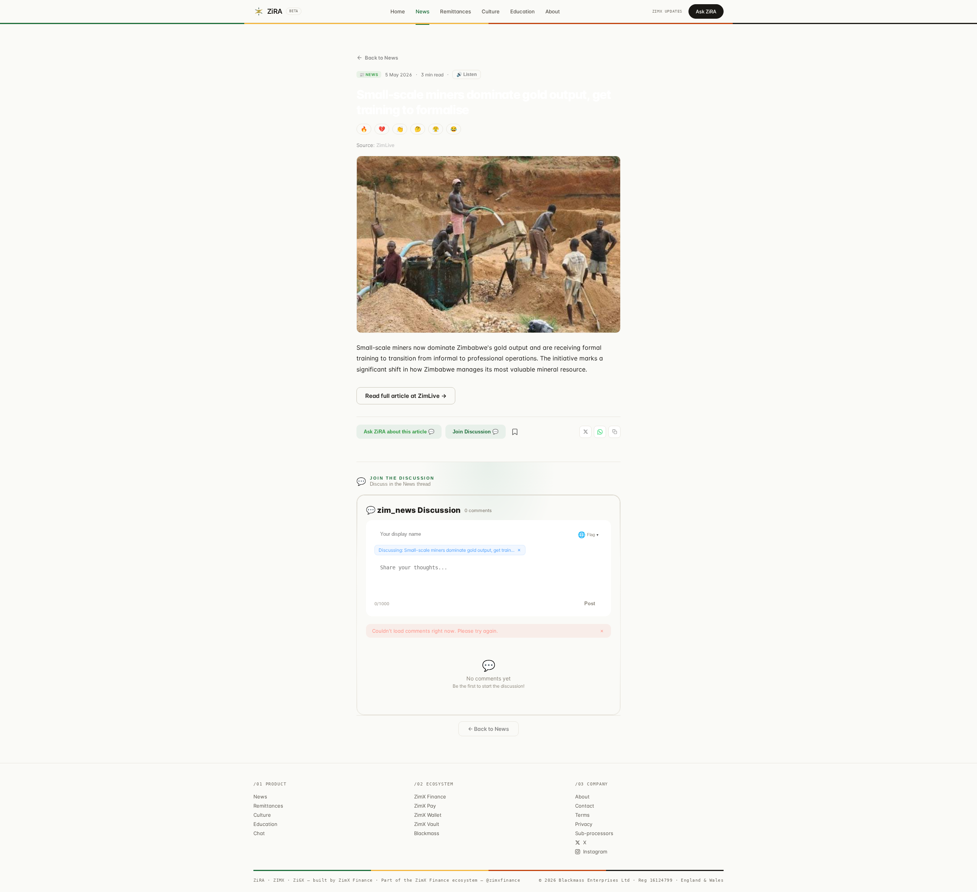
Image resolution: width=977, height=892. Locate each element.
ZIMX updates (667, 11)
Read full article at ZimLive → (406, 395)
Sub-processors (594, 833)
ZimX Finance (430, 796)
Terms (582, 815)
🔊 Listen (466, 74)
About (552, 11)
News (422, 11)
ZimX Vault (426, 824)
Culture (491, 11)
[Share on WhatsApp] (600, 432)
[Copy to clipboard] (614, 432)
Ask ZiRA (706, 11)
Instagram (595, 851)
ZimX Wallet (428, 815)
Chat (259, 833)
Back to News (381, 58)
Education (522, 11)
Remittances (455, 11)
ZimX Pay (425, 806)
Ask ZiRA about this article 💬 (399, 432)
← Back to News (488, 729)
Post (589, 603)
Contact (584, 806)
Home (397, 11)
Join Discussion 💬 (475, 432)
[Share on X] (585, 432)
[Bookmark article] (514, 432)
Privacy (583, 824)
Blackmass (426, 833)
